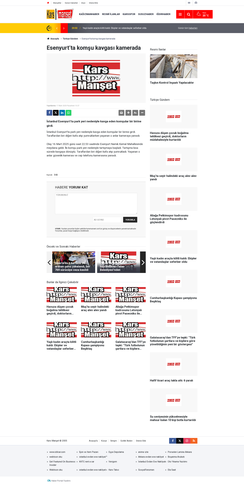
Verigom (113, 461)
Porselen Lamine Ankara (180, 452)
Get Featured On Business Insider (62, 463)
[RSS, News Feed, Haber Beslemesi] (193, 441)
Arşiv (83, 3)
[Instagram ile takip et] (186, 441)
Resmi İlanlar (111, 14)
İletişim (113, 441)
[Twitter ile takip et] (179, 441)
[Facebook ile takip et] (172, 441)
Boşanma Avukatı (176, 456)
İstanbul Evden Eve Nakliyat (151, 461)
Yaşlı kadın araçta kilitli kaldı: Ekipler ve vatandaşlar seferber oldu (114, 28)
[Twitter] (56, 113)
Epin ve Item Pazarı (88, 452)
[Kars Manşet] (60, 14)
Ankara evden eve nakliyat (151, 456)
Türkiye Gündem (70, 39)
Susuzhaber (146, 14)
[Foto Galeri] (195, 2)
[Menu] (180, 14)
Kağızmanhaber (89, 14)
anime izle (143, 452)
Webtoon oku (55, 469)
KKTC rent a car (86, 461)
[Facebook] (49, 113)
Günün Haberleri (71, 3)
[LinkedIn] (62, 113)
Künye (104, 441)
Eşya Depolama (116, 452)
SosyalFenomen (146, 469)
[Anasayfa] (48, 3)
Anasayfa (54, 39)
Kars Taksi (114, 469)
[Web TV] (189, 2)
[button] (128, 113)
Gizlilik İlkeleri (126, 441)
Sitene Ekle (93, 3)
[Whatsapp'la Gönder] (68, 113)
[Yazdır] (121, 113)
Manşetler (57, 3)
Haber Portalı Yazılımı (60, 481)
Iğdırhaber (163, 14)
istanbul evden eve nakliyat (92, 456)
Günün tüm (187, 28)
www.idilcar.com (57, 452)
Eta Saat (172, 469)
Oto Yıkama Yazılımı (177, 461)
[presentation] (56, 28)
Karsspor (129, 14)
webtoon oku (55, 456)
